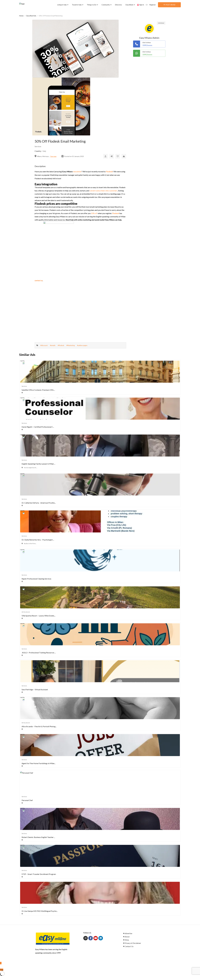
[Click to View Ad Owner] (105, 156)
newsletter (77, 171)
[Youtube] (95, 938)
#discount (44, 345)
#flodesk (61, 345)
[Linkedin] (100, 938)
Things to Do (92, 5)
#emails (52, 345)
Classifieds (129, 5)
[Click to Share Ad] (111, 156)
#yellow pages (82, 345)
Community (106, 5)
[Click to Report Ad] (124, 156)
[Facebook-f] (90, 938)
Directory (118, 5)
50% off (94, 213)
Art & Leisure (26, 612)
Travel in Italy (77, 5)
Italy (44, 151)
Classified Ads (31, 16)
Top (1, 970)
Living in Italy (62, 5)
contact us (39, 280)
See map (53, 156)
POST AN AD (170, 5)
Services (38, 146)
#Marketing (70, 345)
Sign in (141, 5)
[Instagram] (85, 938)
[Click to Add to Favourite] (117, 156)
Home (21, 16)
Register (152, 5)
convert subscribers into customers (103, 190)
